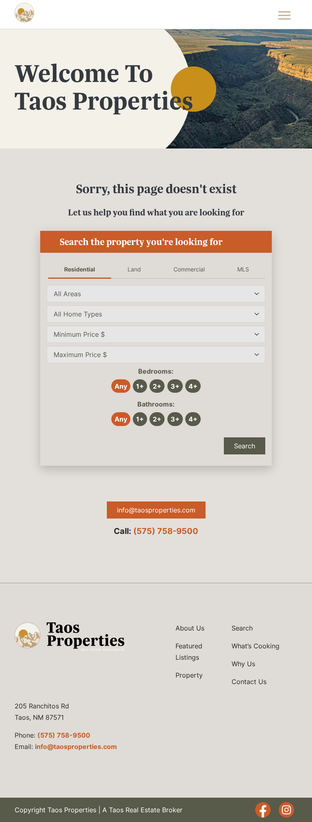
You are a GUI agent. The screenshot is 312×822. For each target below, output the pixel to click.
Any (121, 386)
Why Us (243, 664)
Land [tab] (134, 269)
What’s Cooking (256, 646)
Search (244, 446)
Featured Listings (189, 651)
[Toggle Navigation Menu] (285, 14)
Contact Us (249, 682)
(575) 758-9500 (165, 531)
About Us (190, 628)
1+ (140, 386)
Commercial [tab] (189, 269)
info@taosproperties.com (156, 510)
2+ (157, 386)
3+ (175, 386)
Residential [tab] (79, 269)
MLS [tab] (243, 269)
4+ (192, 386)
